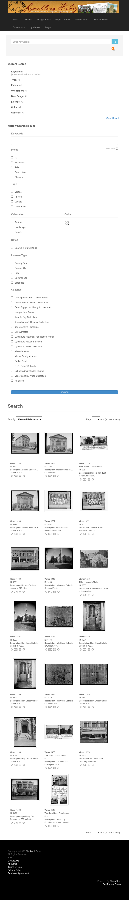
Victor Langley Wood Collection (30, 375)
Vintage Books (43, 19)
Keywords (20, 162)
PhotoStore (115, 881)
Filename (19, 177)
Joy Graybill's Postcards (27, 326)
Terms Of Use (15, 866)
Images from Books (24, 312)
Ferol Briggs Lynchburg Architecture (32, 307)
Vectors (18, 201)
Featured (19, 380)
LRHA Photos (21, 331)
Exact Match (110, 148)
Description (20, 172)
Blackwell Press (33, 851)
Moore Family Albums (25, 356)
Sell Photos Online (112, 884)
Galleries (27, 19)
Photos (18, 196)
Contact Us (20, 268)
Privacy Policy (15, 870)
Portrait (18, 222)
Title (17, 167)
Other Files (20, 206)
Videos (18, 191)
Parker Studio (21, 361)
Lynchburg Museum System (28, 341)
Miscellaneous (22, 351)
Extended (19, 282)
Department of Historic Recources (31, 302)
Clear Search (112, 118)
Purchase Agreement (18, 873)
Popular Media (101, 19)
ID (16, 157)
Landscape (20, 227)
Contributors (19, 27)
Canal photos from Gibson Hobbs (31, 297)
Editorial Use (21, 277)
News (15, 19)
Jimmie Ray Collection (26, 317)
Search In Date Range (26, 247)
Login (48, 27)
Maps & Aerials (62, 19)
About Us (12, 863)
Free (17, 272)
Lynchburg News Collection (28, 346)
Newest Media (82, 19)
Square (18, 232)
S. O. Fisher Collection (26, 366)
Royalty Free (21, 263)
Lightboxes (35, 27)
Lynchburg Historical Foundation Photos (34, 336)
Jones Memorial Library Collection (32, 322)
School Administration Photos (29, 370)
